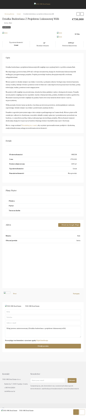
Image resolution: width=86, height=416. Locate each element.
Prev (15, 294)
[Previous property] (7, 294)
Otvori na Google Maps (70, 225)
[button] (78, 14)
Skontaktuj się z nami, (29, 125)
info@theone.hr (9, 391)
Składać (72, 380)
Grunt (19, 14)
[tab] (43, 201)
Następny (76, 294)
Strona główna (9, 14)
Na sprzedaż (6, 27)
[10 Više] (70, 37)
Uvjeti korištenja (42, 341)
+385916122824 (9, 388)
